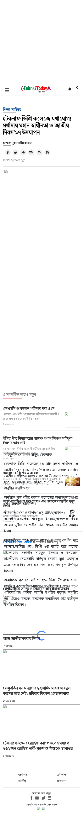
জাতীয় (22, 781)
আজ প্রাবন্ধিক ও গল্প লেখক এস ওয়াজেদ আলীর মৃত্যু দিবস (39, 503)
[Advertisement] (41, 41)
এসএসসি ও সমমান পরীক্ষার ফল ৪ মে (28, 408)
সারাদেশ (61, 781)
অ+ (31, 152)
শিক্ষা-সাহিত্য (12, 109)
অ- (39, 152)
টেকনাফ (61, 774)
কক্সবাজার (22, 774)
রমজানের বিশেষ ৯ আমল (20, 472)
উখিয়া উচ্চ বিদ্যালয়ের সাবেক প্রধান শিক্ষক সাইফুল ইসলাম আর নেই (37, 440)
